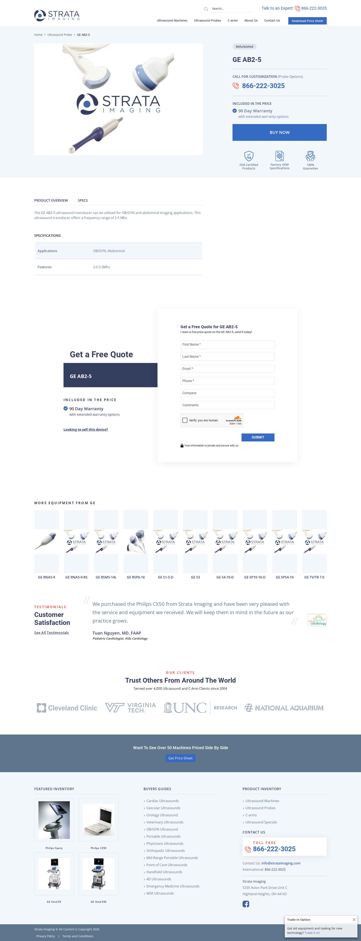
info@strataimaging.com (281, 863)
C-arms (233, 20)
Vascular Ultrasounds (163, 808)
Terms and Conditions (77, 936)
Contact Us (272, 20)
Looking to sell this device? (86, 429)
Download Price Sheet (307, 21)
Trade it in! (312, 933)
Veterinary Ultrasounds (164, 822)
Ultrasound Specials (261, 822)
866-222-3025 (263, 86)
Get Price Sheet (180, 758)
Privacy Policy (45, 936)
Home (38, 35)
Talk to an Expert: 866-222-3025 (294, 8)
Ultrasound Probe (59, 35)
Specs (83, 200)
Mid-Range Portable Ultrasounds (172, 857)
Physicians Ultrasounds (164, 843)
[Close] (354, 919)
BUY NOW (280, 132)
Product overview (51, 200)
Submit (258, 437)
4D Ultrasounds (158, 879)
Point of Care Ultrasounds (166, 865)
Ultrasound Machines (172, 20)
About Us (251, 20)
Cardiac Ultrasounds (162, 801)
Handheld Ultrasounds (164, 872)
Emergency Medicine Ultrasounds (173, 886)
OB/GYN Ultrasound (162, 829)
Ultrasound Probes (207, 20)
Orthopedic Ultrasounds (165, 850)
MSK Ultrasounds (160, 893)
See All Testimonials (51, 632)
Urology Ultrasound (162, 815)
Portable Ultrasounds (163, 836)
